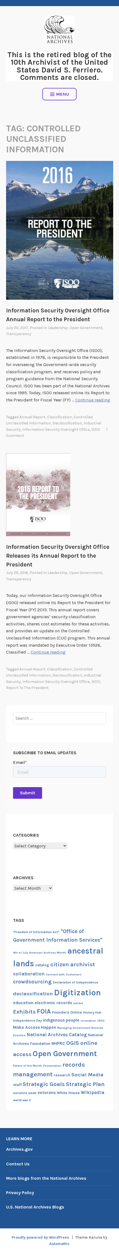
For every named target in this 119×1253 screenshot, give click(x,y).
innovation (88, 1020)
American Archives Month (47, 952)
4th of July (20, 952)
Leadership (58, 327)
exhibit (78, 1003)
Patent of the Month (27, 1065)
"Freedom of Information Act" (36, 932)
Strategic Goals (44, 1084)
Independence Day (27, 1020)
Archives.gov (19, 1149)
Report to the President (27, 687)
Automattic (59, 1243)
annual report (32, 417)
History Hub (92, 1012)
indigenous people (61, 1020)
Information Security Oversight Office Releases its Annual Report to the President (57, 556)
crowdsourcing (32, 981)
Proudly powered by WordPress (40, 1237)
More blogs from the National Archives (46, 1178)
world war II (22, 1100)
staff (17, 1084)
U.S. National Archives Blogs (35, 1207)
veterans (47, 1092)
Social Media (87, 1075)
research (62, 1075)
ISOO (95, 429)
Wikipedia (92, 1092)
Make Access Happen (34, 1027)
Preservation (52, 1065)
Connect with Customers (63, 974)
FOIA (44, 1011)
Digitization (77, 992)
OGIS (72, 1043)
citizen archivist (72, 964)
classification (59, 417)
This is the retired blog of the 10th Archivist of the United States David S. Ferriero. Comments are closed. (59, 66)
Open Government (85, 327)
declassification (67, 423)
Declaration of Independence (75, 982)
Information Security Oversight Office (56, 429)
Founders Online (67, 1012)
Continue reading (92, 400)
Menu (62, 94)
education (23, 1002)
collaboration (29, 974)
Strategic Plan (85, 1084)
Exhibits (24, 1011)
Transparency (18, 333)
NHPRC (58, 1043)
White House (68, 1092)
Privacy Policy (20, 1192)
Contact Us (18, 1163)
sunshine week (25, 1093)
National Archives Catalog (57, 1034)
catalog (42, 965)
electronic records (53, 1002)
